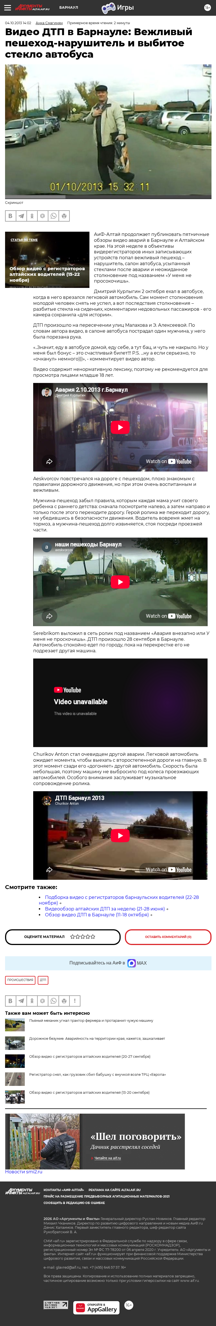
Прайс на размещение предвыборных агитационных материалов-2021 (107, 1196)
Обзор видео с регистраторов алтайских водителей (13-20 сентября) (89, 1092)
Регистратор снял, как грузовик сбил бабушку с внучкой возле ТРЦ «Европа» (97, 1074)
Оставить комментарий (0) (168, 937)
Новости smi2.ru (23, 1171)
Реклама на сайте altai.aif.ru (115, 1190)
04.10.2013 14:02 (18, 23)
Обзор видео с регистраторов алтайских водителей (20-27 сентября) (89, 1056)
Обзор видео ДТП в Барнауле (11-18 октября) (97, 914)
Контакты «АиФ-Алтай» (64, 1190)
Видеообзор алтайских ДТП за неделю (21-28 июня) (105, 909)
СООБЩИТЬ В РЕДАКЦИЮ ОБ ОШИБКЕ (74, 1203)
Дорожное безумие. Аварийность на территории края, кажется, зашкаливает (97, 1038)
